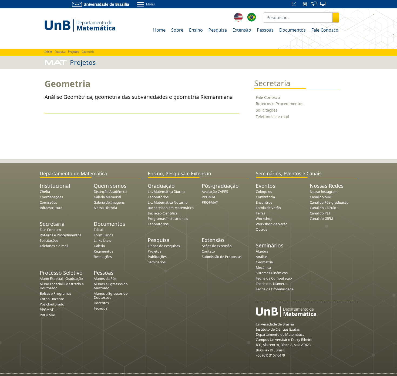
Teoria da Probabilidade (275, 289)
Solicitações (266, 110)
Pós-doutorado (52, 304)
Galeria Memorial (107, 196)
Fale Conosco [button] (324, 30)
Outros (261, 229)
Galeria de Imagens (109, 202)
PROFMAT (48, 315)
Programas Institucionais (168, 218)
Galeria (99, 245)
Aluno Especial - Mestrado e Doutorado (62, 285)
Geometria (264, 262)
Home (159, 30)
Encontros (264, 202)
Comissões (48, 202)
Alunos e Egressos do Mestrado (111, 285)
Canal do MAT (321, 196)
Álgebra (262, 251)
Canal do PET (320, 213)
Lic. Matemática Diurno (166, 191)
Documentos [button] (292, 30)
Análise (261, 256)
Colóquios (264, 191)
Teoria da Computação (274, 278)
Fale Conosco (268, 97)
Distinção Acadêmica (110, 191)
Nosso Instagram (324, 191)
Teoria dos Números (272, 283)
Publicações (157, 256)
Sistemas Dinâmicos (272, 272)
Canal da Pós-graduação (329, 202)
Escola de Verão (268, 207)
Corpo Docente (52, 298)
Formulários (103, 235)
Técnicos (100, 308)
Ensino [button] (196, 30)
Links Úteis (102, 240)
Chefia (45, 191)
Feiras (260, 213)
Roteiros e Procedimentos (279, 103)
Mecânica (263, 267)
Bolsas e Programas (55, 293)
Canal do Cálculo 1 (324, 207)
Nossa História (105, 207)
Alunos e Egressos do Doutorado (111, 295)
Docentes (101, 302)
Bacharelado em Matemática (171, 207)
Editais (99, 229)
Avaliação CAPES (215, 191)
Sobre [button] (177, 30)
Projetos (154, 251)
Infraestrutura (51, 207)
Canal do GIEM (321, 218)
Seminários (157, 262)
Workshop (264, 218)
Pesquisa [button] (217, 30)
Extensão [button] (242, 30)
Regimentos (103, 251)
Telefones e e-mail (272, 116)
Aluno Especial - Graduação (61, 278)
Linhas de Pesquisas (164, 245)
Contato (208, 251)
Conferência (265, 196)
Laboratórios (158, 196)
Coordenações (51, 196)
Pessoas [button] (265, 30)
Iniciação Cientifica (162, 213)
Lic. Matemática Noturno (168, 202)
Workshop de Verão (272, 223)
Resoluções (103, 256)
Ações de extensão (217, 245)
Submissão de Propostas (221, 256)
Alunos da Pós (105, 278)
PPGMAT (46, 309)
